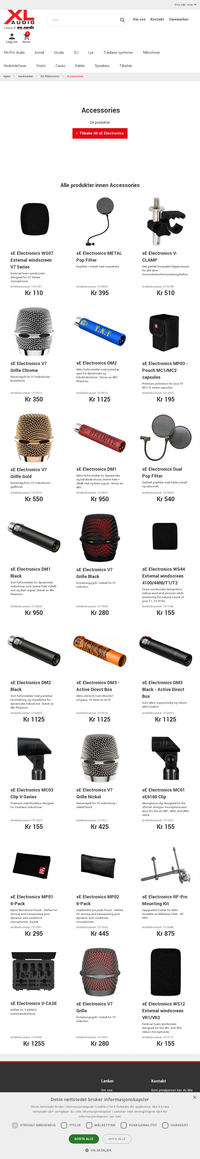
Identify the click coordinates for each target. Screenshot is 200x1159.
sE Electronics (50, 76)
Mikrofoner (151, 52)
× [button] (194, 1097)
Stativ (41, 65)
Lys (90, 52)
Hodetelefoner (15, 65)
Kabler (80, 65)
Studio (59, 52)
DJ (76, 52)
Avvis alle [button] (117, 1139)
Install (39, 52)
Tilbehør (125, 65)
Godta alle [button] (83, 1139)
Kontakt (157, 19)
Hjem (7, 76)
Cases (60, 65)
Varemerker (179, 19)
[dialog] (100, 1125)
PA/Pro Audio (14, 52)
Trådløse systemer (118, 52)
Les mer (115, 1116)
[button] (100, 1150)
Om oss (140, 19)
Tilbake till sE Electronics (102, 133)
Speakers (102, 65)
